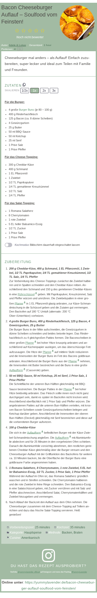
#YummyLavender (79, 572)
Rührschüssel (26, 294)
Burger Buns (26, 109)
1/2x (25, 90)
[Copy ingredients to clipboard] (24, 85)
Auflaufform (16, 370)
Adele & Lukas (17, 45)
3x (54, 90)
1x (34, 90)
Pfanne (19, 303)
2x (44, 90)
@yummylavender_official (29, 572)
